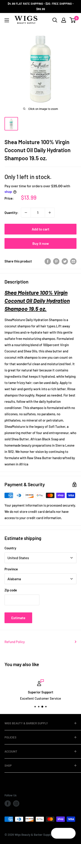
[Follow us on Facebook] (7, 803)
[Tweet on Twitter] (65, 261)
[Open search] (54, 20)
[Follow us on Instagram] (16, 803)
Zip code (10, 590)
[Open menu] (6, 20)
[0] (73, 20)
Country (10, 548)
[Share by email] (73, 261)
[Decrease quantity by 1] (26, 212)
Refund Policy (14, 642)
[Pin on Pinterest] (56, 261)
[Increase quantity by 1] (49, 212)
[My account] (63, 20)
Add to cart (40, 229)
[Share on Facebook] (48, 261)
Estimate (18, 618)
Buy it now (40, 243)
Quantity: (11, 213)
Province (11, 569)
